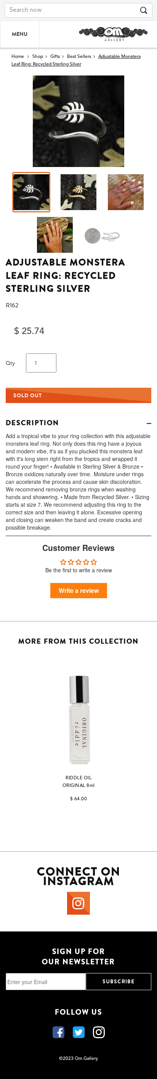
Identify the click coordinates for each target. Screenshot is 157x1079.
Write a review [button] (79, 590)
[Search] (143, 10)
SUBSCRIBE (119, 982)
